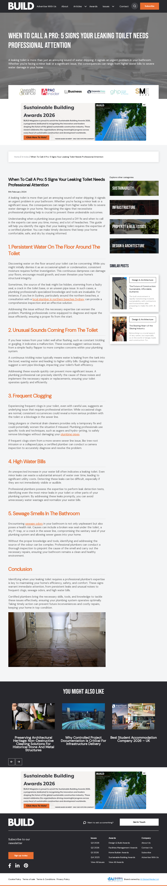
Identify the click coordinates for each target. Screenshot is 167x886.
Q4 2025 (95, 857)
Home (17, 156)
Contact (124, 6)
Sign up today (21, 855)
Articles (77, 6)
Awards (93, 6)
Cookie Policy (14, 879)
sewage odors (34, 523)
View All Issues (98, 862)
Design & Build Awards (119, 842)
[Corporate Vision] (95, 92)
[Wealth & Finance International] (26, 92)
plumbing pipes (70, 434)
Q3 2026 (95, 842)
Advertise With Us (46, 6)
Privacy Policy (63, 879)
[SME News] (141, 92)
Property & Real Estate (129, 226)
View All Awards (116, 862)
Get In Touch (139, 822)
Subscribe (149, 6)
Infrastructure (123, 207)
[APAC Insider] (49, 92)
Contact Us (147, 847)
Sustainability (123, 188)
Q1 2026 (95, 852)
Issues (106, 6)
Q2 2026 (95, 847)
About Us (146, 842)
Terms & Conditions (45, 879)
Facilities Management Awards (123, 847)
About (64, 6)
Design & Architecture (128, 246)
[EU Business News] (72, 92)
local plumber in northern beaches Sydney (58, 299)
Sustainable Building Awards (122, 857)
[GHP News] (118, 92)
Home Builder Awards (119, 852)
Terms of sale (28, 879)
